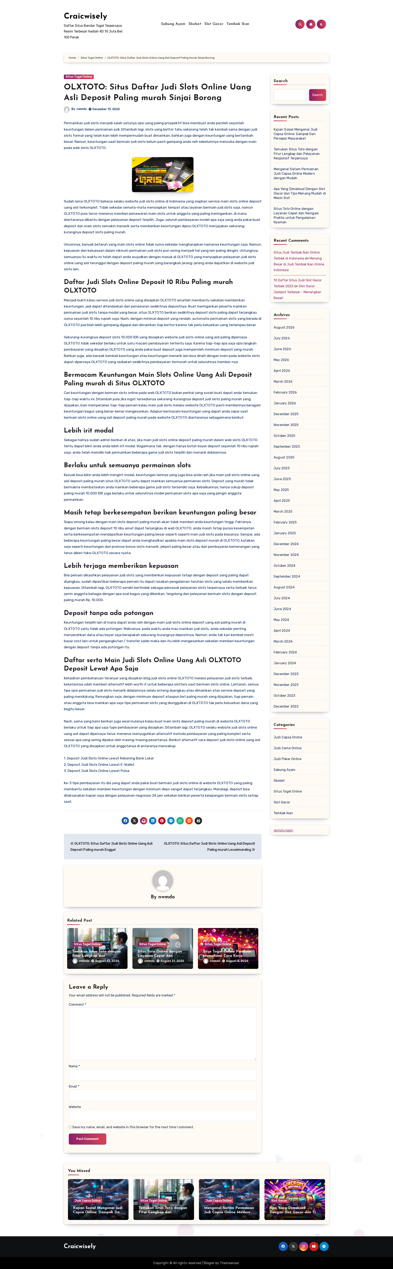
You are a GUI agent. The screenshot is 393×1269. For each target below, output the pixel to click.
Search (281, 81)
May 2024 (281, 620)
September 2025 (287, 446)
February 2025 (285, 522)
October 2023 (284, 696)
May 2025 (281, 490)
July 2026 (282, 338)
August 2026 (284, 327)
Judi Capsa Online (288, 737)
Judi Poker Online (287, 759)
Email (74, 1086)
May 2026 (281, 360)
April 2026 (282, 371)
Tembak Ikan (238, 24)
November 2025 (286, 425)
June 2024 (282, 609)
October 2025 (284, 436)
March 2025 (283, 511)
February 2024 (285, 652)
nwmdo (82, 109)
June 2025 (282, 479)
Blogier (209, 1263)
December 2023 (286, 674)
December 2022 (286, 706)
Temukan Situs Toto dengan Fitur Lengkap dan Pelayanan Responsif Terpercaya (297, 153)
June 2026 (282, 349)
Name (74, 1066)
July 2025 (282, 468)
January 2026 (285, 403)
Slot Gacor (213, 24)
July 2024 (282, 598)
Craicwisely (85, 16)
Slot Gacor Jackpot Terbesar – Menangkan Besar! (297, 292)
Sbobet (195, 24)
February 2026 (285, 392)
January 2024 (285, 663)
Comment (77, 1004)
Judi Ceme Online (288, 748)
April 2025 (282, 501)
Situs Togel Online (79, 76)
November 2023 (286, 685)
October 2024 (284, 566)
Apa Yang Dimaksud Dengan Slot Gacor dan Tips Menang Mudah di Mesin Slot (300, 193)
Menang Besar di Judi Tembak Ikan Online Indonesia (299, 264)
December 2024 (286, 544)
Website (75, 1107)
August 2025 (284, 457)
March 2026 (283, 381)
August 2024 (284, 587)
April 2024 (282, 631)
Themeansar (229, 1263)
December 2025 (286, 414)
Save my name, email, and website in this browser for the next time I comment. (133, 1127)
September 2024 (287, 576)
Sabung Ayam (173, 24)
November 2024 (286, 555)
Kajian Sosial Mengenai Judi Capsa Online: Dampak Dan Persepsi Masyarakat (295, 133)
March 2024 (283, 641)
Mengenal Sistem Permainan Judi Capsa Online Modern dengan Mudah (296, 173)
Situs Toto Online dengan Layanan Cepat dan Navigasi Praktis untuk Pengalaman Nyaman (296, 215)
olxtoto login (283, 830)
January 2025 (285, 533)
